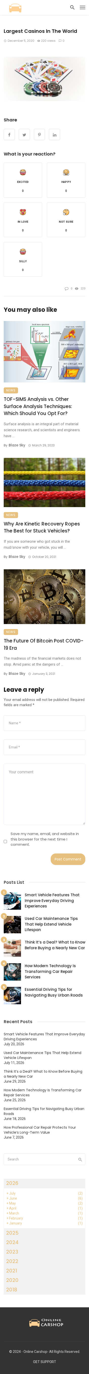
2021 (11, 1270)
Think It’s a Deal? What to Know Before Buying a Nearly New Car (55, 945)
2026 (12, 1183)
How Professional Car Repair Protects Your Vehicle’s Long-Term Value (40, 1130)
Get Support (44, 1362)
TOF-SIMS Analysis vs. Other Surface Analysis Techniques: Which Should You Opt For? (38, 406)
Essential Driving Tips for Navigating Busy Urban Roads (54, 992)
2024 (12, 1242)
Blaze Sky (17, 445)
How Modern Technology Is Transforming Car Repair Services (50, 971)
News (11, 390)
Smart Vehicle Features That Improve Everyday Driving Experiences (52, 900)
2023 (12, 1251)
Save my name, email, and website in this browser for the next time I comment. (45, 839)
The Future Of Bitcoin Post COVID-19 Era (44, 644)
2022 (12, 1261)
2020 (12, 1280)
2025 (12, 1232)
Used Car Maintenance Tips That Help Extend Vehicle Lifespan (51, 924)
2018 (11, 1289)
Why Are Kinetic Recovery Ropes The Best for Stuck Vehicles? (42, 527)
